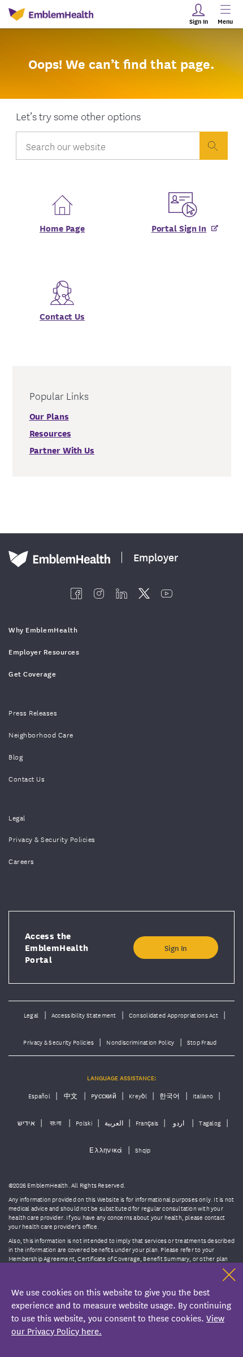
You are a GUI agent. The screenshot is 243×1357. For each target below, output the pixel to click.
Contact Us (62, 315)
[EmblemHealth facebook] (76, 593)
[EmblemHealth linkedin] (121, 593)
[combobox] (107, 148)
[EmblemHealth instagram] (99, 593)
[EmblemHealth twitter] (144, 593)
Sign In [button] (175, 947)
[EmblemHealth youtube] (167, 593)
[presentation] (213, 146)
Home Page (62, 227)
